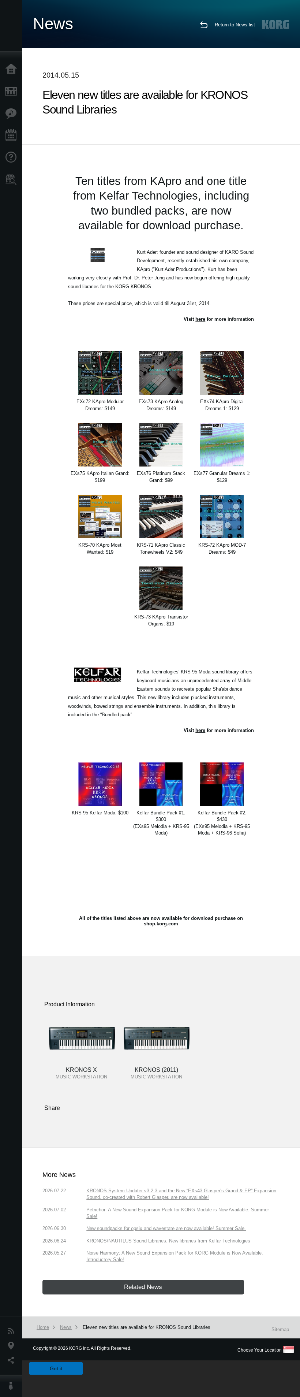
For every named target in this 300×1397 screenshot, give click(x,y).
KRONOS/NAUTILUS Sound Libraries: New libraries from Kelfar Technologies (168, 1241)
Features (13, 114)
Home (13, 70)
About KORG (13, 1386)
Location (13, 1345)
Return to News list (235, 24)
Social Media (13, 1360)
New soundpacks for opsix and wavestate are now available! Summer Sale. (166, 1228)
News (13, 1331)
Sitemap (280, 1329)
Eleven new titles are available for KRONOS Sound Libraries (146, 1327)
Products (13, 92)
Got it (56, 1368)
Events (13, 135)
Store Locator (13, 179)
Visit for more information (219, 319)
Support (13, 157)
